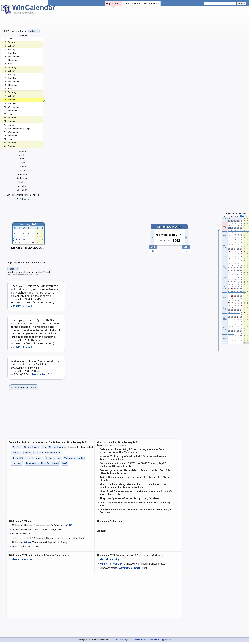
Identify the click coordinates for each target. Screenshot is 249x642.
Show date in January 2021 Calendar (22, 22)
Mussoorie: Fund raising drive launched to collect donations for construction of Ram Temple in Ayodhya (133, 485)
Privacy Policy (126, 640)
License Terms (140, 640)
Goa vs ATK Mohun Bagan (47, 452)
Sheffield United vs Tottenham (27, 458)
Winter (27, 542)
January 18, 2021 (21, 306)
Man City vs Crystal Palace (25, 447)
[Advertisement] (99, 236)
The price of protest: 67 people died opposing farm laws (129, 498)
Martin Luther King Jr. (23, 559)
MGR (64, 463)
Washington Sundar (74, 458)
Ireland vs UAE (53, 458)
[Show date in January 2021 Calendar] (29, 237)
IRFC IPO (16, 452)
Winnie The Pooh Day (111, 563)
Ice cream (17, 463)
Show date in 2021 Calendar (21, 26)
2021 (69, 525)
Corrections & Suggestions (159, 640)
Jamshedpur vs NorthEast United (42, 463)
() (129, 568)
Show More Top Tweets (24, 387)
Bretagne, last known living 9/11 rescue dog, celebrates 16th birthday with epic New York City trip (132, 450)
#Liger (27, 452)
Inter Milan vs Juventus (54, 447)
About (117, 640)
